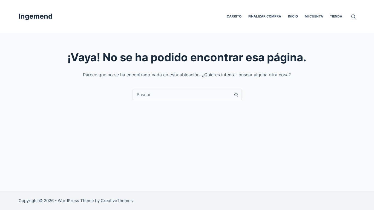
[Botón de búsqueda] (236, 94)
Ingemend (36, 16)
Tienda (336, 16)
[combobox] (182, 94)
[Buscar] (353, 16)
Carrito (234, 16)
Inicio (293, 16)
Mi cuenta (314, 16)
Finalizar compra (264, 16)
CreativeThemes (117, 200)
